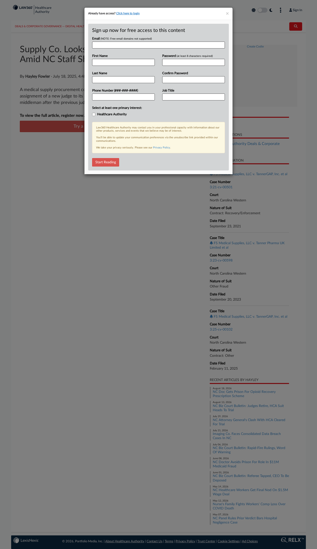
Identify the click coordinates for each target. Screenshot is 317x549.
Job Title (168, 90)
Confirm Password (175, 73)
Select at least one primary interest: (117, 108)
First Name (100, 56)
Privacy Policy (161, 147)
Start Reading (105, 162)
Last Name (99, 73)
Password (187, 56)
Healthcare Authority (112, 114)
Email (122, 38)
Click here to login (128, 13)
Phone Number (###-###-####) (115, 90)
